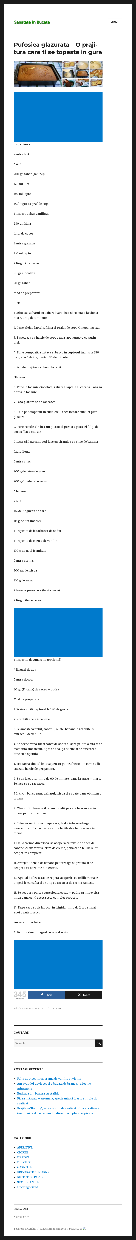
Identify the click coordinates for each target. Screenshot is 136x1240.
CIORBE (22, 1152)
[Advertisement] (58, 117)
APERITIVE (25, 1147)
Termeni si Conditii (25, 1228)
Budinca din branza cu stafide (38, 1093)
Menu (115, 22)
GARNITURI (25, 1167)
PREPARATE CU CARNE (33, 1172)
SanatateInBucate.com (52, 1228)
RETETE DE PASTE (30, 1177)
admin (17, 1008)
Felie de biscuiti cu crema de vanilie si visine (49, 1078)
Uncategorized (27, 1187)
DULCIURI (55, 1008)
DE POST (23, 1157)
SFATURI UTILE (28, 1182)
